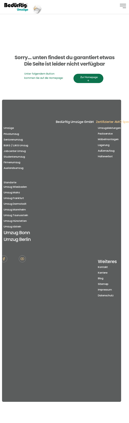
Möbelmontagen (108, 139)
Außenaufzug (106, 151)
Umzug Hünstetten (15, 221)
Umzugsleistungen (109, 128)
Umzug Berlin (17, 239)
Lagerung (103, 145)
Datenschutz (106, 295)
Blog (100, 278)
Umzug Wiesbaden (15, 187)
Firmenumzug (12, 162)
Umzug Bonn (17, 233)
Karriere (102, 273)
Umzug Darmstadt (15, 204)
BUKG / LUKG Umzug (16, 145)
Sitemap (103, 284)
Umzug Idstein (12, 226)
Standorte (10, 182)
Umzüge (9, 128)
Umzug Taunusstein (16, 215)
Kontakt (103, 267)
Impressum (105, 289)
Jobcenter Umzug (15, 151)
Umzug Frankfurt (14, 198)
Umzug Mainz (12, 192)
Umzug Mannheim (15, 209)
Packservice (105, 133)
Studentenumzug (14, 157)
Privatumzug (11, 134)
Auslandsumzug (13, 168)
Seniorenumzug (13, 139)
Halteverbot (105, 156)
